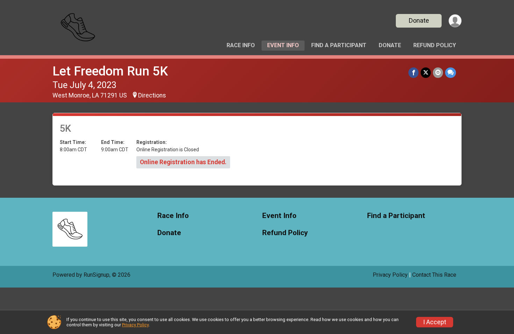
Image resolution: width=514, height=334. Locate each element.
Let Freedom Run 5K (110, 71)
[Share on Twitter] (426, 72)
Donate (419, 20)
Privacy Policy (390, 274)
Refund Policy (434, 45)
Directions (152, 95)
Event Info (283, 45)
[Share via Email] (438, 72)
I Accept (434, 322)
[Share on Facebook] (413, 72)
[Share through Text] (450, 72)
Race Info (241, 45)
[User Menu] (455, 20)
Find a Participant (338, 45)
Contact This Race (434, 274)
